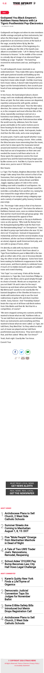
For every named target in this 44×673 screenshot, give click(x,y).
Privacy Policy (34, 663)
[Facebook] (15, 352)
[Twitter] (21, 352)
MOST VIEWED (6, 508)
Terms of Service (23, 663)
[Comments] (27, 352)
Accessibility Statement (22, 665)
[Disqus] (22, 391)
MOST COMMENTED (8, 573)
